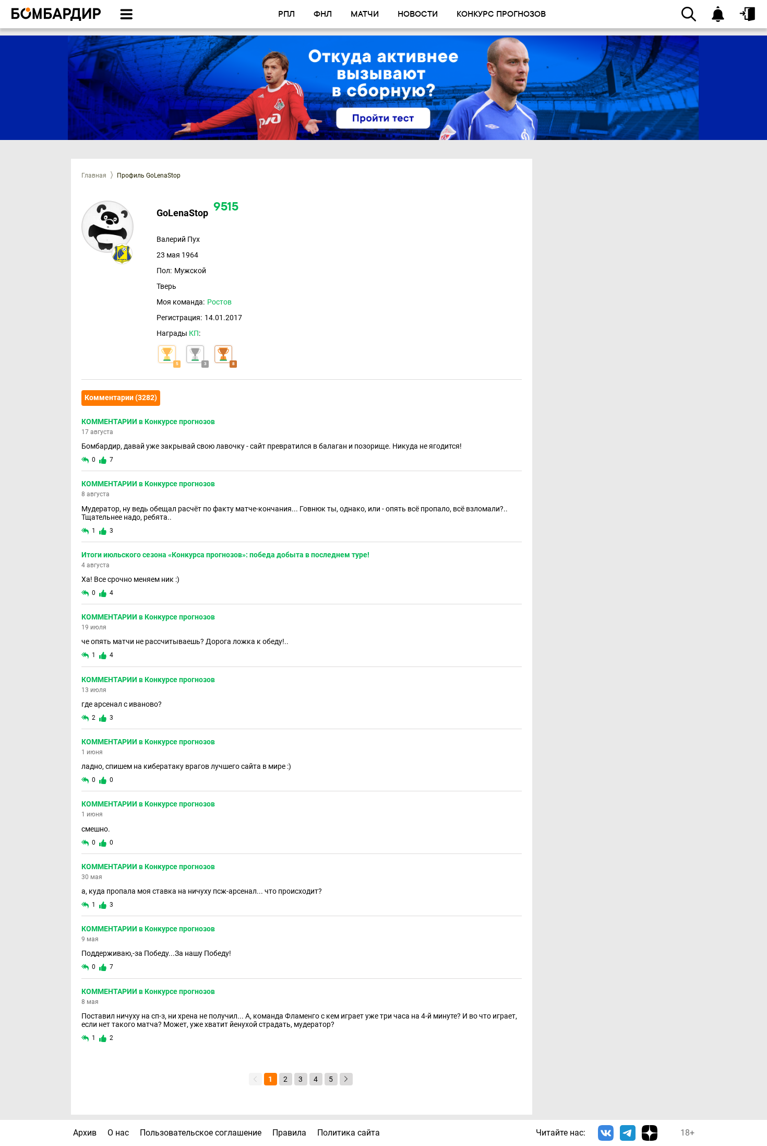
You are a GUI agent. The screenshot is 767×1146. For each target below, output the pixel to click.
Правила (289, 1133)
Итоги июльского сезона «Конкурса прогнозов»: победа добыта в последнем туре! (225, 555)
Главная (93, 175)
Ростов (219, 302)
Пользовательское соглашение (200, 1133)
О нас (118, 1133)
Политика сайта (348, 1133)
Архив (85, 1133)
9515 (225, 208)
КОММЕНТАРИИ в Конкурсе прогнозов (148, 421)
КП (194, 333)
